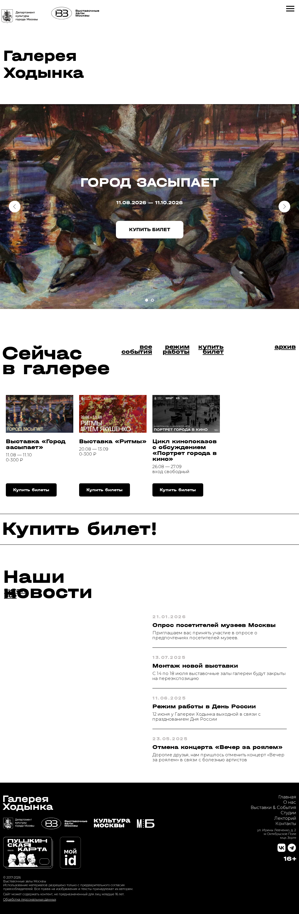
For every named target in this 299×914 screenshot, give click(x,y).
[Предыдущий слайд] (14, 206)
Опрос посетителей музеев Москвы (214, 625)
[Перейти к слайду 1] (146, 300)
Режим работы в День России (204, 706)
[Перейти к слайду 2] (152, 300)
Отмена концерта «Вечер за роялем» (217, 747)
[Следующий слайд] (284, 206)
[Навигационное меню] (290, 9)
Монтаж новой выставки (195, 665)
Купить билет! (79, 529)
